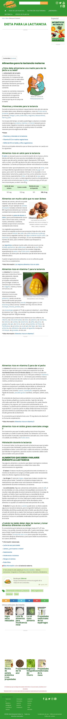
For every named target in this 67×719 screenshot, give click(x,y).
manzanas (43, 320)
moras (18, 324)
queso (26, 180)
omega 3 (12, 115)
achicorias (5, 328)
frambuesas (6, 326)
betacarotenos (40, 115)
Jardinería (52, 11)
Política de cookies (49, 716)
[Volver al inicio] (5, 11)
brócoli (15, 233)
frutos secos (42, 111)
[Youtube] (46, 699)
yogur (39, 170)
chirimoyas (5, 330)
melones (7, 322)
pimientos (5, 298)
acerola (23, 303)
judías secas (22, 247)
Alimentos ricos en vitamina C (24, 334)
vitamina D (44, 375)
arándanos (15, 328)
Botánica (8, 14)
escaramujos (9, 310)
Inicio (3, 18)
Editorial (23, 578)
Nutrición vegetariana (36, 11)
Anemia (18, 705)
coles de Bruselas (16, 320)
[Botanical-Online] (9, 4)
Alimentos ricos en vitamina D (24, 422)
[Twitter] (49, 699)
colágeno (7, 287)
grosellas (16, 326)
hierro (4, 118)
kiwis (26, 320)
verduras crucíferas (38, 233)
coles (21, 233)
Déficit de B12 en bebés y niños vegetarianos (18, 143)
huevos (20, 390)
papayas (5, 324)
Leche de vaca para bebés (11, 545)
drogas (20, 478)
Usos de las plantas (16, 11)
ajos (12, 324)
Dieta (7, 18)
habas (40, 326)
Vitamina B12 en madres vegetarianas (15, 139)
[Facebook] (43, 699)
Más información (8, 566)
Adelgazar (8, 705)
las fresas (39, 324)
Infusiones (19, 699)
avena (15, 251)
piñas (32, 322)
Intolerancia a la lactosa (11, 555)
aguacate (32, 328)
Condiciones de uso (43, 714)
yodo (9, 118)
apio (24, 324)
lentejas (4, 247)
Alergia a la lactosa (9, 559)
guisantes (31, 324)
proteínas (5, 113)
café (44, 488)
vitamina (24, 123)
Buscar (44, 3)
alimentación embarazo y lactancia (17, 591)
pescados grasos (20, 393)
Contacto (30, 699)
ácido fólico (24, 115)
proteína (18, 123)
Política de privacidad (56, 714)
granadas (15, 330)
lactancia (9, 594)
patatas (24, 328)
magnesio (31, 115)
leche (42, 168)
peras (39, 322)
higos (33, 326)
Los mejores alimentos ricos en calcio (27, 264)
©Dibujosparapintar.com (36, 98)
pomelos (18, 307)
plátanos (34, 320)
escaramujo (6, 305)
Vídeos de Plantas (22, 14)
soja (38, 176)
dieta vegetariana (37, 591)
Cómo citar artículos (29, 707)
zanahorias (24, 322)
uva (22, 326)
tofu (23, 176)
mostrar (13, 58)
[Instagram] (52, 699)
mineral (31, 123)
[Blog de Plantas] (55, 699)
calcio (18, 115)
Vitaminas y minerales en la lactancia (15, 136)
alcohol (24, 506)
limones (11, 307)
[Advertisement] (25, 42)
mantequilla (28, 390)
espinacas (5, 238)
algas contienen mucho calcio (35, 235)
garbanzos (11, 247)
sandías (15, 322)
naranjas (5, 307)
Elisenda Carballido (29, 570)
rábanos (5, 320)
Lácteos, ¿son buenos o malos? (13, 549)
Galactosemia (7, 552)
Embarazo (19, 707)
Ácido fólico (7, 562)
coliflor (29, 233)
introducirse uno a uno (19, 534)
